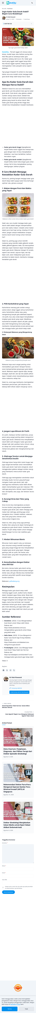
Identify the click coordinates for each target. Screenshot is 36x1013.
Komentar (5, 843)
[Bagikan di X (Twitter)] (7, 670)
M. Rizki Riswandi (15, 677)
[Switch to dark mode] (32, 3)
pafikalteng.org (14, 581)
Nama (4, 866)
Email (4, 872)
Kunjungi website (17, 688)
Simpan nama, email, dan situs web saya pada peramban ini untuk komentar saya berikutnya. (19, 887)
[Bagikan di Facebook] (3, 670)
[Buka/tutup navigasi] (3, 2)
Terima (10, 1009)
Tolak (26, 1009)
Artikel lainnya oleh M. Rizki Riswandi (19, 692)
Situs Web (4, 879)
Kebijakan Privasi (15, 1004)
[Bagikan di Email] (10, 670)
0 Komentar (19, 19)
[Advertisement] (18, 126)
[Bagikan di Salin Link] (14, 670)
